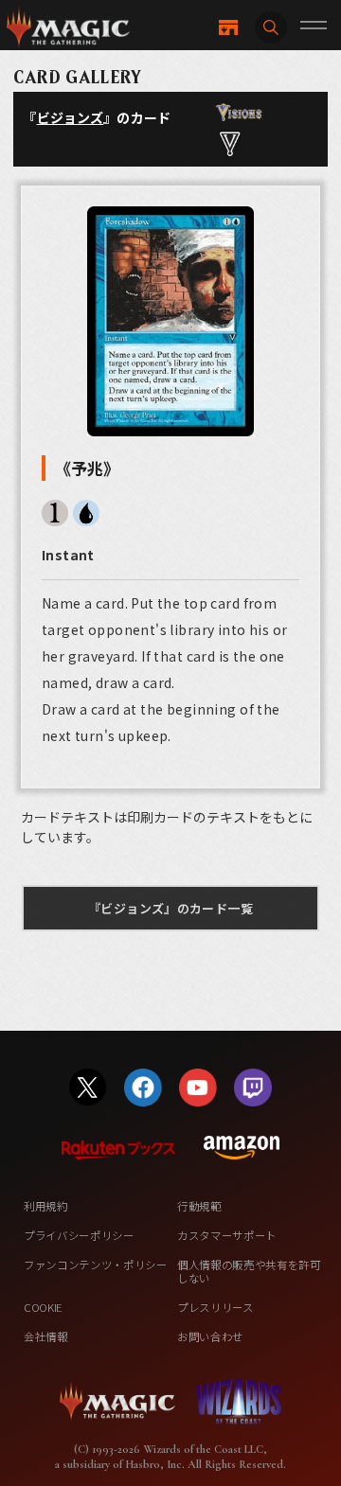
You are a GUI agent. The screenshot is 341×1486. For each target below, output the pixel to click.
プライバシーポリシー (79, 1235)
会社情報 (46, 1336)
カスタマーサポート (227, 1235)
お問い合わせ (210, 1336)
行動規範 (199, 1205)
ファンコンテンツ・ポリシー (96, 1264)
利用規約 (46, 1205)
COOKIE (43, 1307)
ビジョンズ (70, 117)
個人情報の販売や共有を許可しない (249, 1271)
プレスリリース (215, 1307)
